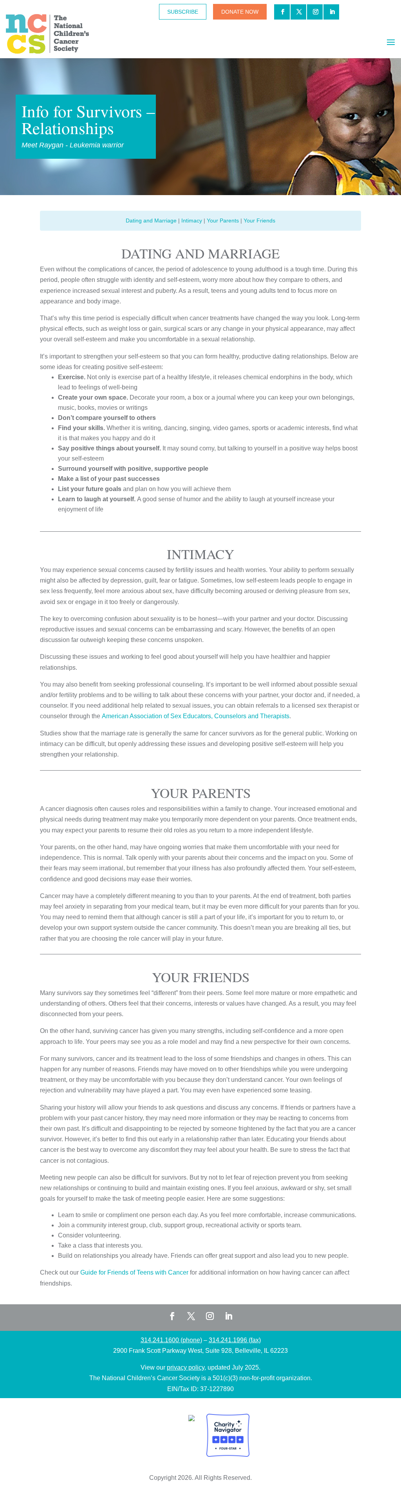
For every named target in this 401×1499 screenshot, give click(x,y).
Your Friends (259, 220)
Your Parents (223, 220)
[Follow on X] (191, 1316)
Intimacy (191, 220)
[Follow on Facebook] (172, 1316)
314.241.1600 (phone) (171, 1340)
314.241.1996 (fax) (235, 1340)
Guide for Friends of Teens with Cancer (134, 1272)
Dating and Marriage (151, 220)
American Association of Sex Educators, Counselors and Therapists (195, 716)
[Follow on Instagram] (210, 1316)
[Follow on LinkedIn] (229, 1316)
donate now (239, 12)
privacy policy (185, 1367)
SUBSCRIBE (182, 12)
